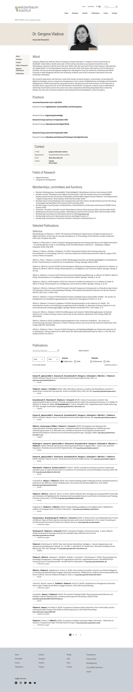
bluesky (35, 683)
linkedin (16, 683)
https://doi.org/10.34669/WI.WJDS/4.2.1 (44, 380)
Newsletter (91, 6)
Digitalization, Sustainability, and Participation (64, 107)
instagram (21, 683)
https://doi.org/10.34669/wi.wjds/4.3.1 (105, 417)
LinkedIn (51, 161)
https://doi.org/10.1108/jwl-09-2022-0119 (48, 472)
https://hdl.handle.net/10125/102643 (89, 522)
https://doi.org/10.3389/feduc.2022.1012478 (86, 509)
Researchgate (53, 163)
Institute (114, 13)
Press (84, 6)
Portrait (22, 20)
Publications (96, 13)
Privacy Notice (91, 659)
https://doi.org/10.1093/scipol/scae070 (104, 391)
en (100, 6)
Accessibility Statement (94, 667)
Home (17, 20)
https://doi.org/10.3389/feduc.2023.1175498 (70, 498)
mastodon (25, 683)
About (18, 56)
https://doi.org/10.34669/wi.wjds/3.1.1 (104, 459)
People (69, 655)
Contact (18, 62)
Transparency (91, 655)
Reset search (84, 351)
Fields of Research (22, 65)
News (66, 13)
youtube (30, 683)
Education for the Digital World (57, 124)
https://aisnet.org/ (83, 214)
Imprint (88, 672)
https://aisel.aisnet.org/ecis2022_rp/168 (88, 623)
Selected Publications (20, 69)
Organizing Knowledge (54, 115)
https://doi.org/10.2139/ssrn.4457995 (43, 535)
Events (106, 13)
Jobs (68, 659)
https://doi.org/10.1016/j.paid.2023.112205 (45, 485)
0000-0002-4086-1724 (56, 158)
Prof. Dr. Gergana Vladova (32, 20)
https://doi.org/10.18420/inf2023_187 (96, 561)
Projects (41, 667)
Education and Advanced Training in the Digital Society (67, 137)
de (97, 6)
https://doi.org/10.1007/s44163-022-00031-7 (88, 575)
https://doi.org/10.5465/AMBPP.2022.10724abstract (48, 599)
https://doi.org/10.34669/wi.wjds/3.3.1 (87, 448)
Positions (19, 59)
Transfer (84, 13)
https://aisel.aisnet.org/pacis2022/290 (44, 612)
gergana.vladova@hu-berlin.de (58, 152)
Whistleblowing (91, 663)
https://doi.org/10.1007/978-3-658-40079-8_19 (73, 548)
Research (75, 13)
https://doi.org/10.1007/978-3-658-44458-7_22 (71, 406)
